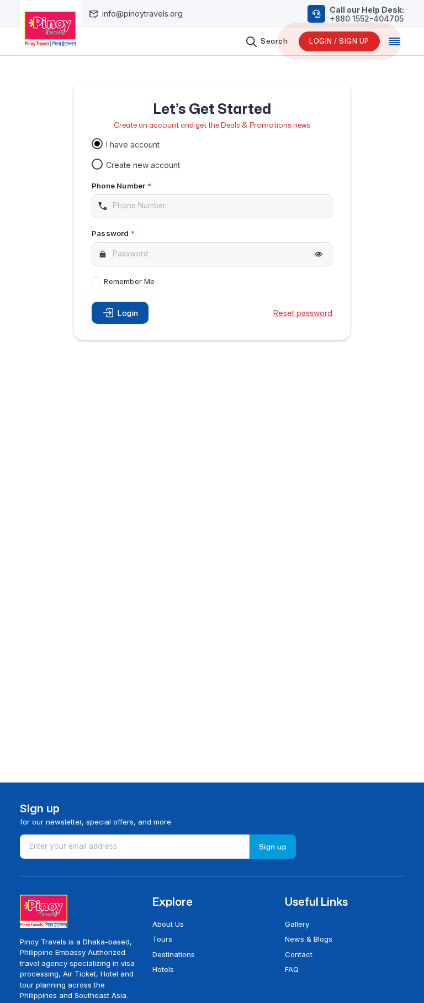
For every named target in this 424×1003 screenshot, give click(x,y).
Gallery (297, 924)
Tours (162, 938)
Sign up (273, 846)
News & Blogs (308, 938)
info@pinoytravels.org (136, 14)
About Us (168, 924)
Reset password (302, 313)
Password (113, 233)
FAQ (292, 969)
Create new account (143, 165)
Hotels (163, 969)
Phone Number (121, 185)
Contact (298, 954)
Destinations (173, 954)
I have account (133, 144)
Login (128, 313)
